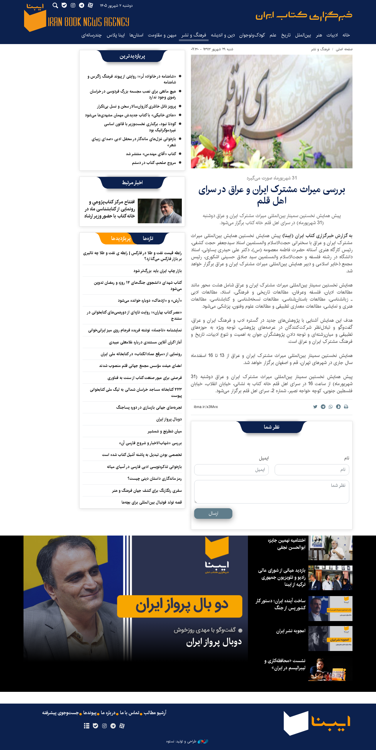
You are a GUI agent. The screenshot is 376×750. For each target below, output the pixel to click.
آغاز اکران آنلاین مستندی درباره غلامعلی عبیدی (145, 342)
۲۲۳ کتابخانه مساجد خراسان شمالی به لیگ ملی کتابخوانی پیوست (136, 392)
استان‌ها (136, 35)
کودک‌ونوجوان (252, 35)
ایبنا (304, 16)
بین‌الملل (303, 35)
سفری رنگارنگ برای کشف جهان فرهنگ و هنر (147, 490)
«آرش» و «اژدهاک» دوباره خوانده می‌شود (150, 300)
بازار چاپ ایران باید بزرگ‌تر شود (157, 271)
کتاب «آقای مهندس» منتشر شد (151, 154)
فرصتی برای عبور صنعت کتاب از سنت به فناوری (145, 378)
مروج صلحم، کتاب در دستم (154, 163)
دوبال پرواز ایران (169, 419)
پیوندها (89, 713)
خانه (346, 35)
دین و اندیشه (223, 35)
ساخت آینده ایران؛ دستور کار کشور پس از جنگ (281, 604)
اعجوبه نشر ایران (291, 631)
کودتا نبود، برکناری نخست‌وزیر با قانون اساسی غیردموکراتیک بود (140, 127)
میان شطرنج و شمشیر (164, 431)
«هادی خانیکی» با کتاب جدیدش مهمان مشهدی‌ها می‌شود (130, 115)
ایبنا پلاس (116, 35)
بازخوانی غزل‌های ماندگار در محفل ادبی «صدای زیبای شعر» (134, 142)
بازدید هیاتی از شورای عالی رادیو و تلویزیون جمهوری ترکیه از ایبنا (282, 577)
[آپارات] (122, 726)
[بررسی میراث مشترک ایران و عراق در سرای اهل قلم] (271, 111)
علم (273, 35)
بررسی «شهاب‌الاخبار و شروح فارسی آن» (150, 443)
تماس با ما (129, 713)
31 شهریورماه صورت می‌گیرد (271, 178)
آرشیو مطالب (155, 713)
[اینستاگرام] (104, 726)
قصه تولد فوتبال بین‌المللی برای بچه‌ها (152, 502)
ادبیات (332, 35)
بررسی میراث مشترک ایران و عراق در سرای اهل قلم (271, 195)
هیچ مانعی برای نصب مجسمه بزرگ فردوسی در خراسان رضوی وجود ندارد (133, 94)
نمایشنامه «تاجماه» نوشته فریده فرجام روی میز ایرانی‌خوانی (135, 330)
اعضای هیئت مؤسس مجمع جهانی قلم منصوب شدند (140, 366)
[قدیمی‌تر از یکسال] (160, 211)
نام (346, 458)
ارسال (213, 513)
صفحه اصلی (344, 49)
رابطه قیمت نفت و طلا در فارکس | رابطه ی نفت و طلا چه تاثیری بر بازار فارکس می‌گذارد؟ (132, 256)
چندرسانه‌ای (91, 35)
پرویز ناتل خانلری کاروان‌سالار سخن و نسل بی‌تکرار (136, 106)
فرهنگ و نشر (193, 35)
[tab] (148, 238)
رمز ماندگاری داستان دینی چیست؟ (154, 478)
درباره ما (108, 713)
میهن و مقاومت (162, 35)
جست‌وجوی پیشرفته (60, 713)
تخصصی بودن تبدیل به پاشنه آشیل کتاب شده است (142, 455)
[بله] (95, 726)
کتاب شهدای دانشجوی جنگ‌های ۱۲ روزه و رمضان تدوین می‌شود (138, 285)
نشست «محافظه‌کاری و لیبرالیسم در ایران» (285, 664)
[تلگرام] (113, 726)
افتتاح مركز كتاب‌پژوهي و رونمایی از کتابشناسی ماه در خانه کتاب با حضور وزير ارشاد (109, 209)
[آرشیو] (86, 726)
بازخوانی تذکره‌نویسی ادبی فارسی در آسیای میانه (144, 467)
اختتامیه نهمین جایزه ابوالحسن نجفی (287, 543)
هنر (319, 35)
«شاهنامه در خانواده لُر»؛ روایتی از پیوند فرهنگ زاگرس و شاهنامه (132, 79)
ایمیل (264, 458)
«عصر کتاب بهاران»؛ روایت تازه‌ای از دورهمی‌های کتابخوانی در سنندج (134, 315)
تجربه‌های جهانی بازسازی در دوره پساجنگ (149, 407)
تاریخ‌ (286, 35)
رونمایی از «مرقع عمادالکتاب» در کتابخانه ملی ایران (141, 354)
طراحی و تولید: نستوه (181, 741)
